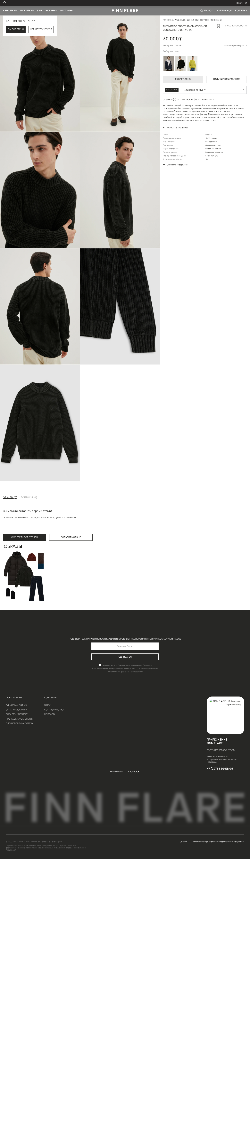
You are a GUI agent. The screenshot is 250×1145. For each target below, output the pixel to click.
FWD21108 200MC (234, 25)
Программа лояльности (19, 719)
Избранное (224, 10)
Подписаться (125, 656)
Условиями (147, 665)
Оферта (183, 842)
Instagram (116, 772)
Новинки (51, 10)
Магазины (66, 10)
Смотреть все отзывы (24, 537)
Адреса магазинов (16, 705)
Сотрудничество (53, 710)
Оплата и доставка (16, 710)
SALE (40, 10)
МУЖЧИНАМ (27, 10)
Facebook (133, 772)
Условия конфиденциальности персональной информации (218, 842)
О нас (47, 705)
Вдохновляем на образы (19, 723)
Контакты (49, 714)
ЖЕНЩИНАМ (10, 10)
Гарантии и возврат (16, 714)
